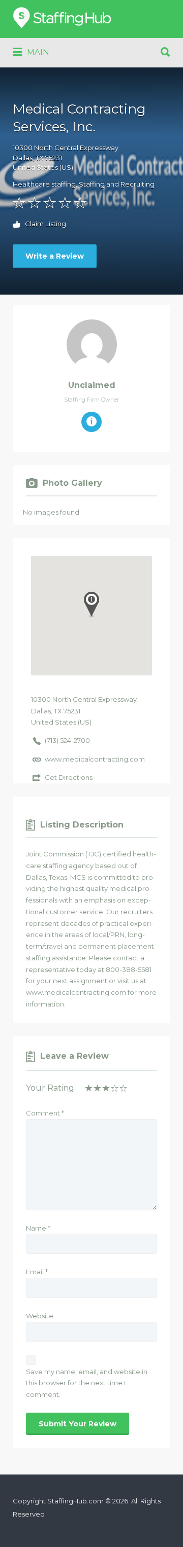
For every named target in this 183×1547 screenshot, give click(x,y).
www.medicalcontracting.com (95, 759)
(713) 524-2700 (67, 740)
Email (37, 1272)
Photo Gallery (72, 483)
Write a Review (54, 256)
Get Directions (69, 777)
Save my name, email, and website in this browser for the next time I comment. (86, 1383)
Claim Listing (44, 224)
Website (39, 1316)
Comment (45, 1113)
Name (38, 1228)
